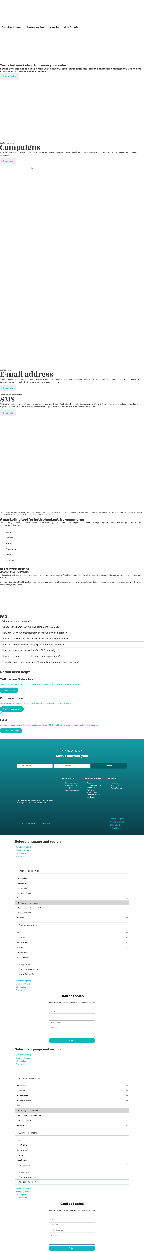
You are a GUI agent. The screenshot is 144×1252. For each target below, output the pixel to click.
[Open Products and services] (23, 27)
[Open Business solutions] (45, 27)
